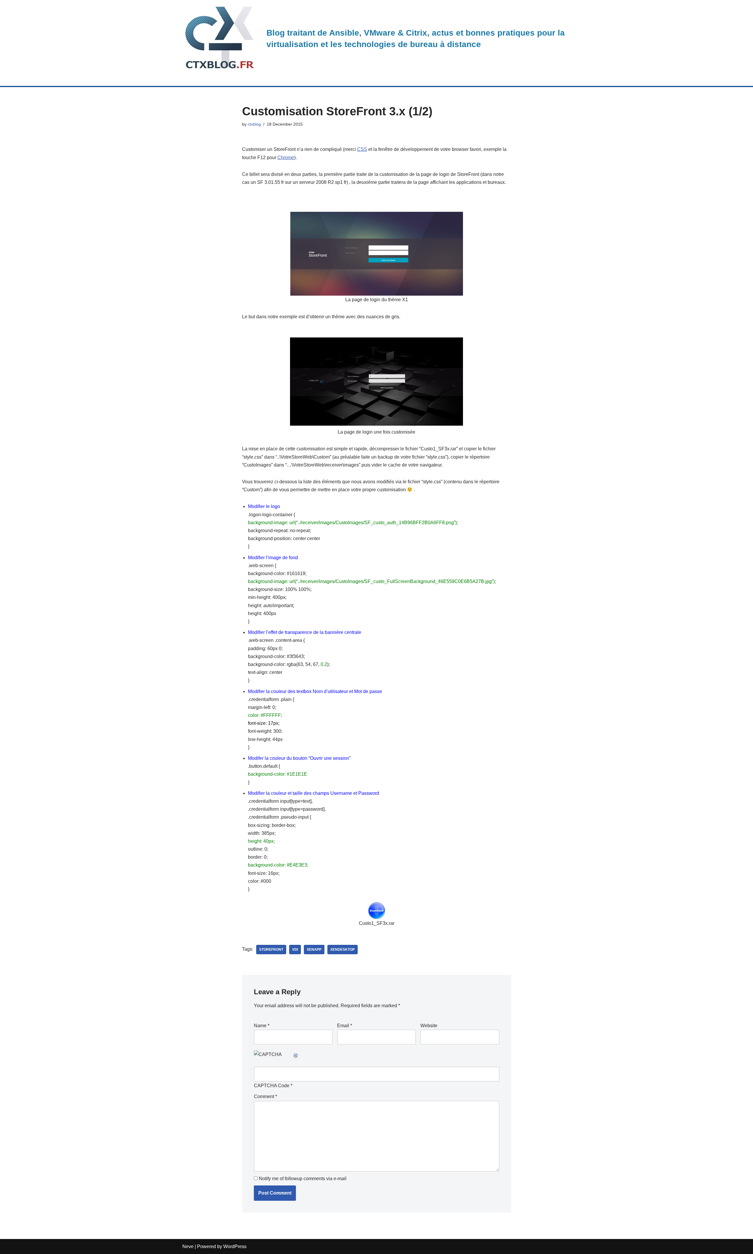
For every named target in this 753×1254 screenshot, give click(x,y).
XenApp (314, 949)
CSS (362, 149)
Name (261, 1025)
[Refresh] (296, 1054)
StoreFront (271, 949)
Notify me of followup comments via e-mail (302, 1178)
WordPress (234, 1246)
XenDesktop (342, 949)
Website (428, 1025)
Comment (265, 1096)
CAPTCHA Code (271, 1085)
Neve (188, 1246)
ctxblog (254, 124)
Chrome (285, 157)
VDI (295, 949)
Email (344, 1025)
